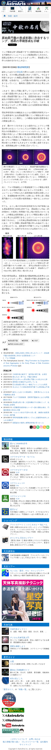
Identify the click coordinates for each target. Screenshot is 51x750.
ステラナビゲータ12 (18, 469)
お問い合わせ (34, 739)
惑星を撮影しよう (17, 646)
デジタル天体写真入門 (19, 637)
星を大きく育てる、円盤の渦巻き (24, 376)
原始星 (20, 71)
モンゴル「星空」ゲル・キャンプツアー (27, 570)
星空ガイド (8, 689)
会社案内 (44, 741)
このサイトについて (18, 739)
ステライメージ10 (18, 496)
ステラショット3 (17, 483)
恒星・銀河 (13, 16)
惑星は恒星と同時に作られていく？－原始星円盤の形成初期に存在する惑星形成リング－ (26, 354)
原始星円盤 (13, 340)
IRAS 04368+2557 (16, 344)
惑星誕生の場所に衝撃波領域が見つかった (28, 422)
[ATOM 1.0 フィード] (44, 426)
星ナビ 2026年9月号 (18, 443)
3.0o (17, 485)
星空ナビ (14, 509)
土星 (12, 661)
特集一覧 (22, 689)
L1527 (35, 340)
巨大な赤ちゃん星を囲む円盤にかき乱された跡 (29, 379)
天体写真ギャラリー (18, 629)
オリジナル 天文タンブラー (21, 537)
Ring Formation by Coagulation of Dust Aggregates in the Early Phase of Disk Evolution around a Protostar (26, 363)
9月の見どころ (16, 678)
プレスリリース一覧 (30, 741)
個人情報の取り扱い (11, 741)
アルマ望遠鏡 (10, 358)
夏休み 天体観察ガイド (20, 669)
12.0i (17, 472)
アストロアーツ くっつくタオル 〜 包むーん (29, 524)
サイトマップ (25, 744)
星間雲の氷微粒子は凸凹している (24, 381)
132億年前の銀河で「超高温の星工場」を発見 (29, 374)
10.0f (17, 498)
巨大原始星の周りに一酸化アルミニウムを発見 (29, 384)
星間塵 (25, 340)
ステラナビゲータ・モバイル (22, 456)
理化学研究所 (23, 67)
